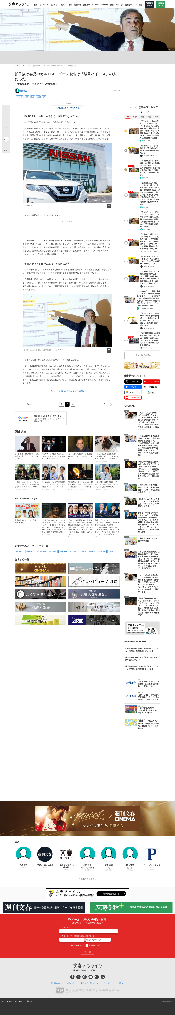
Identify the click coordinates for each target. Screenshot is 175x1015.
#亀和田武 (30, 552)
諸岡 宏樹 (145, 178)
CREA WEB (19, 1001)
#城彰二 (111, 552)
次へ (105, 404)
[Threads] (84, 977)
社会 (32, 97)
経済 (38, 97)
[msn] (97, 977)
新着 (35, 5)
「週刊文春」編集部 (148, 155)
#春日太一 (63, 552)
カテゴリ (53, 5)
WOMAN (95, 5)
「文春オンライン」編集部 (150, 251)
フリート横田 (146, 140)
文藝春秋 (86, 5)
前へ (29, 404)
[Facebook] (72, 977)
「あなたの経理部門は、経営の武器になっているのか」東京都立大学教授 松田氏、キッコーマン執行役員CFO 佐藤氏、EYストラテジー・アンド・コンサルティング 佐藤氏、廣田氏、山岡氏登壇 (80, 528)
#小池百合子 (41, 552)
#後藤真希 (102, 552)
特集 (63, 5)
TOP (16, 65)
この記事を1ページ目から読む (68, 108)
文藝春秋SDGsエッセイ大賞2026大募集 (25, 522)
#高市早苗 (82, 552)
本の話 (29, 1001)
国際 (26, 97)
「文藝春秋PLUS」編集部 (146, 308)
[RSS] (103, 977)
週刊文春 (77, 5)
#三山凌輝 (53, 552)
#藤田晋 (92, 552)
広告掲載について (56, 983)
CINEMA (104, 5)
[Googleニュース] (90, 977)
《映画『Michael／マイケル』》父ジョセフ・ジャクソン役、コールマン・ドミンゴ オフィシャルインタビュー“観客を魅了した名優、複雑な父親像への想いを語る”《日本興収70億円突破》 (54, 527)
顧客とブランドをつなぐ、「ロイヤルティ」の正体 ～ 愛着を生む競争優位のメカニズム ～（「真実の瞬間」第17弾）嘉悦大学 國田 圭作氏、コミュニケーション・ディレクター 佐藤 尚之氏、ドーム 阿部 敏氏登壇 (107, 528)
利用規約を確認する (77, 945)
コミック (119, 5)
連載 (70, 5)
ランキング (44, 5)
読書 (112, 5)
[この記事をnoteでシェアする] (6, 140)
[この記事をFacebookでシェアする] (6, 117)
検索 (140, 5)
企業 (44, 97)
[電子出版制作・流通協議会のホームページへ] (59, 991)
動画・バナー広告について (89, 983)
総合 (148, 112)
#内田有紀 (19, 552)
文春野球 (128, 5)
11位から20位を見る (142, 355)
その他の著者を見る (87, 879)
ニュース (23, 65)
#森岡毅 (73, 552)
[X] (78, 977)
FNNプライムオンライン (149, 348)
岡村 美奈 (23, 91)
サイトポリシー (108, 983)
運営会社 (121, 983)
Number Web (7, 1001)
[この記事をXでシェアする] (6, 109)
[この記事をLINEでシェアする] (6, 132)
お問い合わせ (71, 983)
